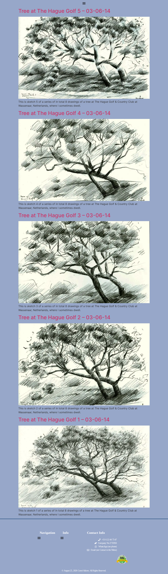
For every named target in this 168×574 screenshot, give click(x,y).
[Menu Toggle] (84, 3)
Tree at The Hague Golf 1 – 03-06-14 (64, 419)
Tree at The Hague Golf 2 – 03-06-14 (64, 317)
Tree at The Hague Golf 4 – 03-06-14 (64, 113)
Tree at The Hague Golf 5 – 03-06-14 (64, 11)
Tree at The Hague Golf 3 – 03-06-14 (64, 215)
